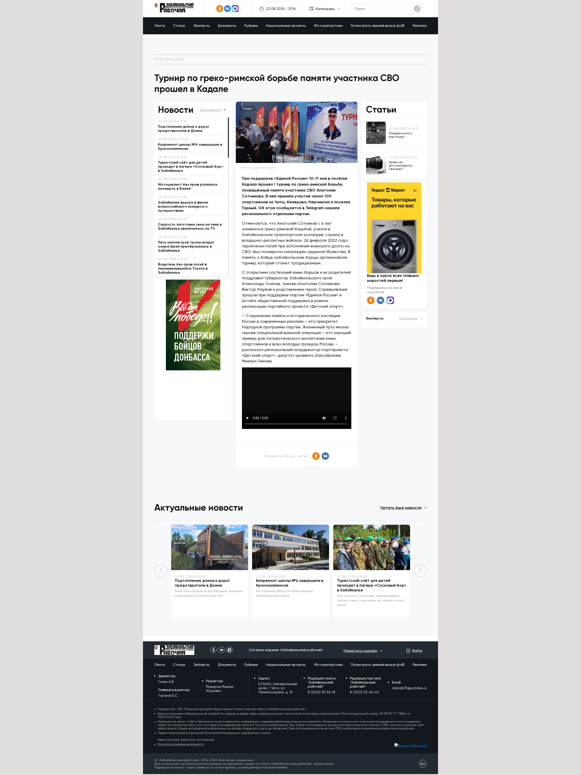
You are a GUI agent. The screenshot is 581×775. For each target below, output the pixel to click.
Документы (227, 26)
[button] (420, 570)
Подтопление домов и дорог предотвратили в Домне (202, 583)
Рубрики (251, 26)
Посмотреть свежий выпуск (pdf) (377, 26)
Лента (159, 26)
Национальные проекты (286, 26)
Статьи (179, 26)
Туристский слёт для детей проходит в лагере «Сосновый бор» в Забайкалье (371, 585)
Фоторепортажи (328, 26)
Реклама (420, 26)
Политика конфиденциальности (181, 744)
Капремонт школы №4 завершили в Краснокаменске (289, 583)
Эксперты (201, 26)
